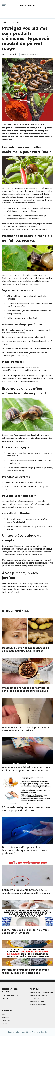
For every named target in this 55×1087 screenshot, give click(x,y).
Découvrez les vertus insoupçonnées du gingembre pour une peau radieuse (25, 649)
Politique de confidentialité (41, 993)
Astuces (15, 22)
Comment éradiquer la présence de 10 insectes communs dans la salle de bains (26, 891)
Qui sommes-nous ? (11, 995)
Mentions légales (37, 1001)
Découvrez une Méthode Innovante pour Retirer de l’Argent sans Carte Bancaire (26, 769)
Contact (5, 998)
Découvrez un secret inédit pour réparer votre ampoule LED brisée (25, 729)
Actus (4, 1014)
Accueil (5, 22)
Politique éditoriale (38, 1004)
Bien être (6, 1020)
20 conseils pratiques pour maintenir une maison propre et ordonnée (26, 809)
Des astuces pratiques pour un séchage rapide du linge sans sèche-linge (25, 971)
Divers (5, 1024)
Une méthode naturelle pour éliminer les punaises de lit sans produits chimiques (25, 689)
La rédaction (12, 54)
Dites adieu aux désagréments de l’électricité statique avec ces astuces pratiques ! (24, 850)
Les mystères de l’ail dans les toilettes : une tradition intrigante (25, 931)
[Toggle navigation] (4, 5)
